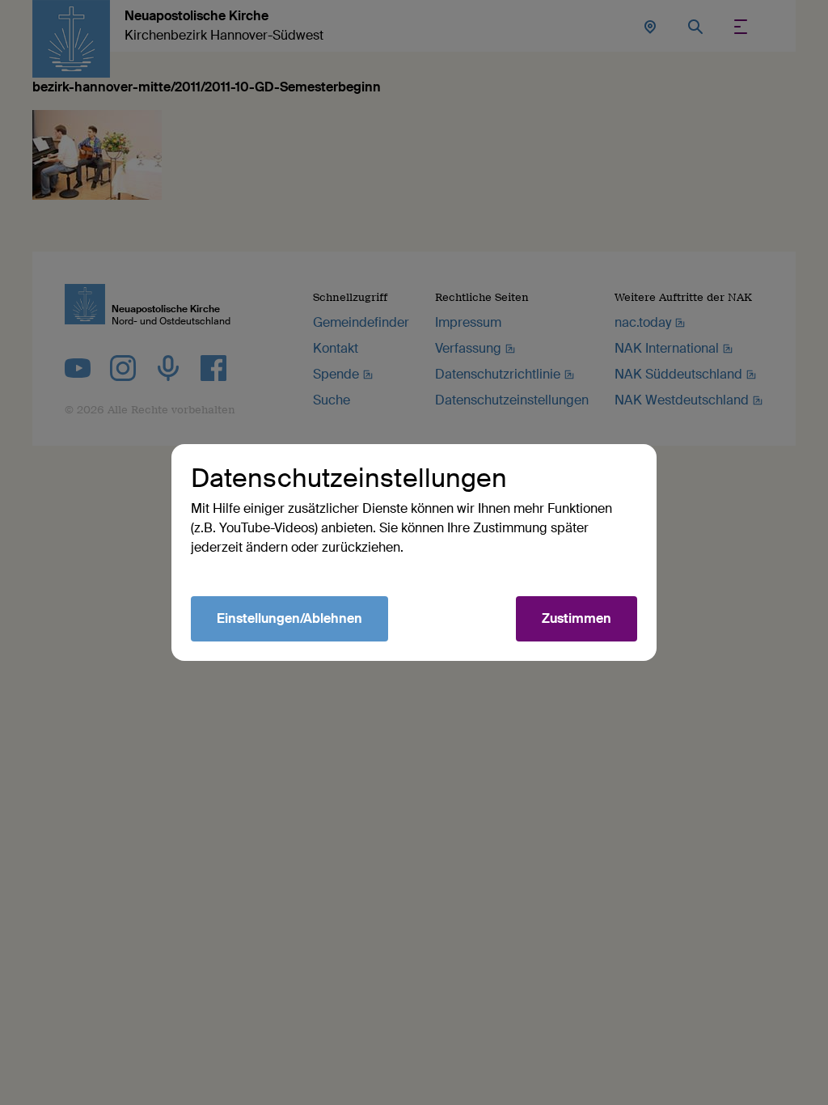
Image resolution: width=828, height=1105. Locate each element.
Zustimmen (576, 618)
